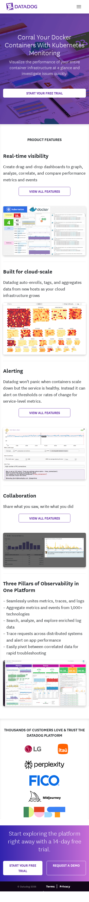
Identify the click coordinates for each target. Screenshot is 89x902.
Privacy (65, 886)
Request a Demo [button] (66, 865)
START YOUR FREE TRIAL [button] (44, 93)
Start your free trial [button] (22, 868)
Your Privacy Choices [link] (41, 899)
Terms (50, 886)
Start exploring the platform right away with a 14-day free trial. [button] (44, 841)
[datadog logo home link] (20, 6)
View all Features (44, 191)
